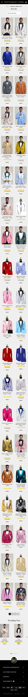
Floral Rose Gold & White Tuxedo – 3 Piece (7, 217)
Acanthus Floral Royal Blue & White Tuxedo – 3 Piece (21, 424)
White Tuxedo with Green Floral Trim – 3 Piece (7, 187)
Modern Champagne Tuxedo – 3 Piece (7, 573)
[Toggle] (23, 667)
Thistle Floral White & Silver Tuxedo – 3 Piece (21, 306)
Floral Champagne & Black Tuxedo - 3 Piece (19, 641)
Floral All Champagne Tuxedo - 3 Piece (4, 640)
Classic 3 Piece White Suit (21, 217)
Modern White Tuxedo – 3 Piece (21, 37)
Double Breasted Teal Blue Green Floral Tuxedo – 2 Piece (21, 247)
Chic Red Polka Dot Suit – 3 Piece (7, 277)
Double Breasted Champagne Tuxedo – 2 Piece (7, 156)
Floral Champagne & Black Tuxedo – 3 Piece (7, 37)
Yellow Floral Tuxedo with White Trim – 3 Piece (7, 515)
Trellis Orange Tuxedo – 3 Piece (7, 485)
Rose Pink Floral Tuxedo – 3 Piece (21, 545)
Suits (7, 6)
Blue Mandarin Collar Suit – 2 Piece (21, 364)
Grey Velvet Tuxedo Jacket (20, 67)
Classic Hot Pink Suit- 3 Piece (7, 424)
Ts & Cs (23, 693)
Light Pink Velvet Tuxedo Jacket (7, 246)
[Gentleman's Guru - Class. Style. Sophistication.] (14, 2)
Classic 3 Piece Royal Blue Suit (7, 67)
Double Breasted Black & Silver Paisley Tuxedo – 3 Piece (21, 515)
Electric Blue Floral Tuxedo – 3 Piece (7, 393)
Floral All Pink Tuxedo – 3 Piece (7, 545)
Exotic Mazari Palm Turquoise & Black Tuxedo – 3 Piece (21, 485)
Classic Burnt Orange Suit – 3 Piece (21, 96)
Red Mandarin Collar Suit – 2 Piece (7, 364)
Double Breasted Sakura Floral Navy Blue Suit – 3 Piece (21, 603)
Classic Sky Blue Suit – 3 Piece (21, 127)
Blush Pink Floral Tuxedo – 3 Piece (7, 335)
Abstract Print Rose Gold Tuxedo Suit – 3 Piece (21, 394)
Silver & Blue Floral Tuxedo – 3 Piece (21, 277)
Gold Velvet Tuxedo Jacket (20, 156)
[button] (2, 2)
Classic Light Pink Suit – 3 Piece (7, 306)
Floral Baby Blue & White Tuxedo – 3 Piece (20, 187)
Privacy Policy (17, 693)
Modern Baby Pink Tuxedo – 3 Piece (7, 603)
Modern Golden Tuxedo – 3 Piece (7, 454)
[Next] (18, 614)
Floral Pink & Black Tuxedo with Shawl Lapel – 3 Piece (21, 455)
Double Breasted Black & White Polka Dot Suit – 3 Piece (7, 97)
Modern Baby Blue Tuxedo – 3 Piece (21, 335)
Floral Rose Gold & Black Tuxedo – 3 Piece (7, 127)
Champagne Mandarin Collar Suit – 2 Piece (21, 573)
